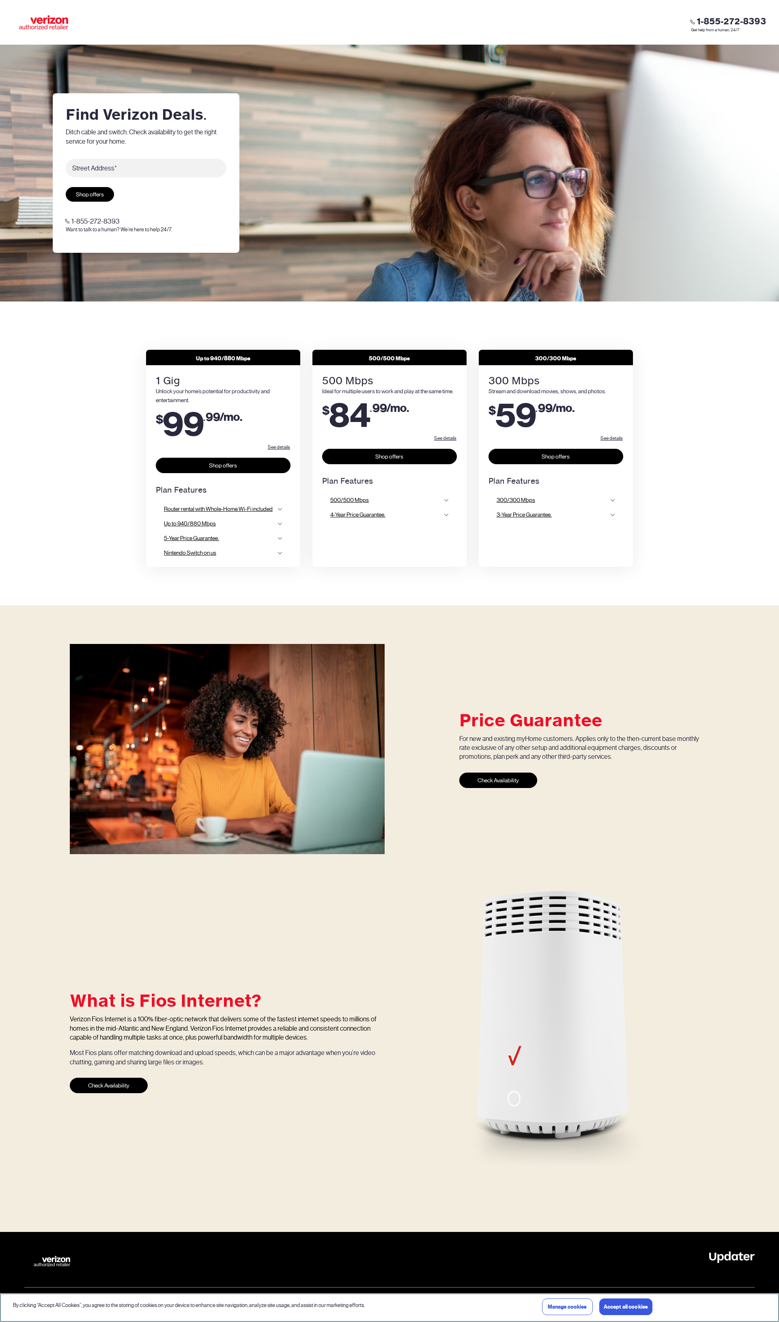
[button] (279, 447)
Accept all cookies (626, 1307)
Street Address (94, 168)
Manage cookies (567, 1307)
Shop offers (90, 195)
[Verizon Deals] (43, 22)
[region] (389, 1307)
